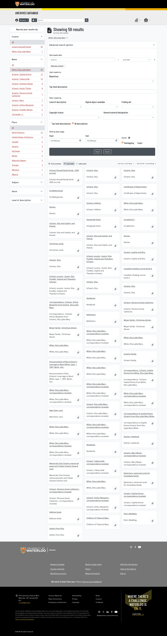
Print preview (55, 163)
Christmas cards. (56, 243)
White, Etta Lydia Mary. (133, 203)
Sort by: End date (125, 163)
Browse (23, 20)
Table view (82, 163)
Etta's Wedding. (130, 513)
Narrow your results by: (27, 29)
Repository (53, 76)
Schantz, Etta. (92, 170)
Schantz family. (130, 354)
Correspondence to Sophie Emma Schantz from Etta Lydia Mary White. (139, 415)
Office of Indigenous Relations (24, 619)
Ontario (27, 147)
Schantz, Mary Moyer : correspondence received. (135, 454)
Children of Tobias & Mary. (97, 518)
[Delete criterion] (154, 59)
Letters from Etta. (56, 528)
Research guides (57, 564)
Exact (140, 143)
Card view (70, 163)
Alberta (27, 175)
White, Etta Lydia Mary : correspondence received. (97, 332)
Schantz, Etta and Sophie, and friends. (62, 224)
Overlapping (129, 143)
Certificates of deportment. (135, 187)
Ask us (123, 573)
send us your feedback (91, 581)
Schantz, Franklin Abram (27, 110)
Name (14, 59)
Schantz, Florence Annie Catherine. (138, 302)
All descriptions (81, 123)
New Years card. (56, 410)
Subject (15, 182)
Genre (14, 191)
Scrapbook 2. (129, 219)
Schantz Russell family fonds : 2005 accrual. (64, 171)
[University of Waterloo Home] (25, 4)
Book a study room (93, 564)
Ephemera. (91, 314)
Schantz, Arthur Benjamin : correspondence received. (97, 499)
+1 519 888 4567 (24, 603)
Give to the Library (128, 569)
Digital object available (95, 102)
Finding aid (126, 102)
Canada (27, 142)
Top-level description (58, 86)
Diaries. (52, 207)
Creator (15, 36)
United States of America (27, 138)
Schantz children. (93, 203)
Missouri (27, 170)
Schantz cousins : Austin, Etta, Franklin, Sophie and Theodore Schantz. (99, 259)
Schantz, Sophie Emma (27, 75)
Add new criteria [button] (57, 66)
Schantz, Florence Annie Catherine (27, 94)
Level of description (21, 200)
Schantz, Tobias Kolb (27, 79)
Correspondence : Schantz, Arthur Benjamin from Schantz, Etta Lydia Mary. (64, 305)
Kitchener (27, 152)
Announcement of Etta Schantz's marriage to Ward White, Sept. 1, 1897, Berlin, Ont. (63, 364)
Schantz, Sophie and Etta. (134, 252)
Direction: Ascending (146, 163)
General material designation (116, 112)
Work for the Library (129, 564)
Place (14, 122)
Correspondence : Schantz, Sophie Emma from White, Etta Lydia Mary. (139, 371)
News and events (92, 573)
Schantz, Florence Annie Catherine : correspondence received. (64, 490)
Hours (88, 569)
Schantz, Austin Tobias (27, 89)
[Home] (16, 20)
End (87, 135)
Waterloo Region (27, 161)
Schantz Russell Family (27, 47)
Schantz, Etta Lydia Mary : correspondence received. (97, 405)
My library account (58, 573)
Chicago (27, 166)
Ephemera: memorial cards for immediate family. (137, 474)
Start (51, 135)
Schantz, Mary (27, 101)
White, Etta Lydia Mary (27, 52)
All (13, 42)
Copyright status (56, 112)
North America (27, 133)
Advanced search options (61, 44)
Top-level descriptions (61, 123)
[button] (137, 20)
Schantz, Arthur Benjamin (27, 105)
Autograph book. (93, 219)
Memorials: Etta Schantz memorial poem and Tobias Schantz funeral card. (64, 466)
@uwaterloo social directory (107, 615)
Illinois (27, 156)
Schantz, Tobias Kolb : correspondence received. (97, 462)
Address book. (55, 512)
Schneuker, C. (27, 115)
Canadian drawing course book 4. (138, 268)
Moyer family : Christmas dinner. (137, 320)
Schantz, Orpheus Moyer (27, 84)
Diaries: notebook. (131, 436)
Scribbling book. (56, 190)
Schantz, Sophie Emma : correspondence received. (135, 494)
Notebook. (90, 298)
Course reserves (57, 569)
